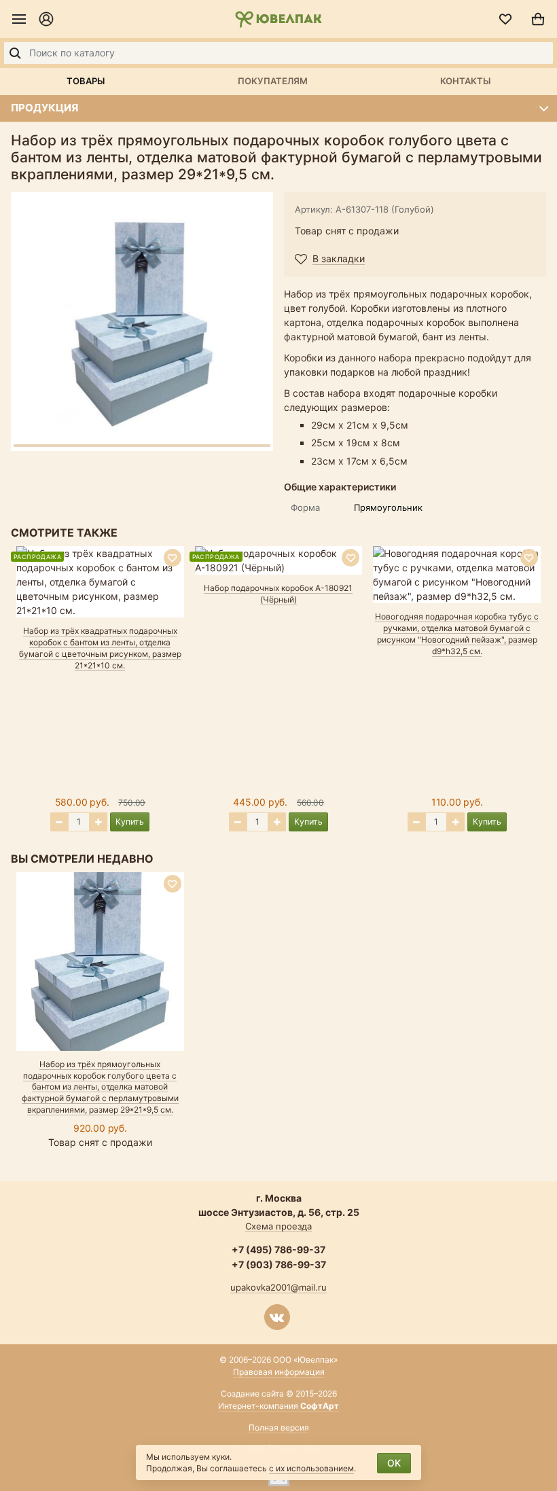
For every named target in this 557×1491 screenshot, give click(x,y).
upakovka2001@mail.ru (278, 1287)
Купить (129, 821)
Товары (86, 80)
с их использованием (311, 1468)
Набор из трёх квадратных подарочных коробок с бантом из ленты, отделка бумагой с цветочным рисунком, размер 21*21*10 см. (100, 648)
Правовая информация (279, 1372)
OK (394, 1463)
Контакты (465, 80)
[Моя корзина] (538, 19)
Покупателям (273, 80)
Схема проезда (278, 1226)
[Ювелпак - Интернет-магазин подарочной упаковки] (278, 19)
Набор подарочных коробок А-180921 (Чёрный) (278, 594)
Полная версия (279, 1427)
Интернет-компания (278, 1406)
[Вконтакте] (277, 1317)
